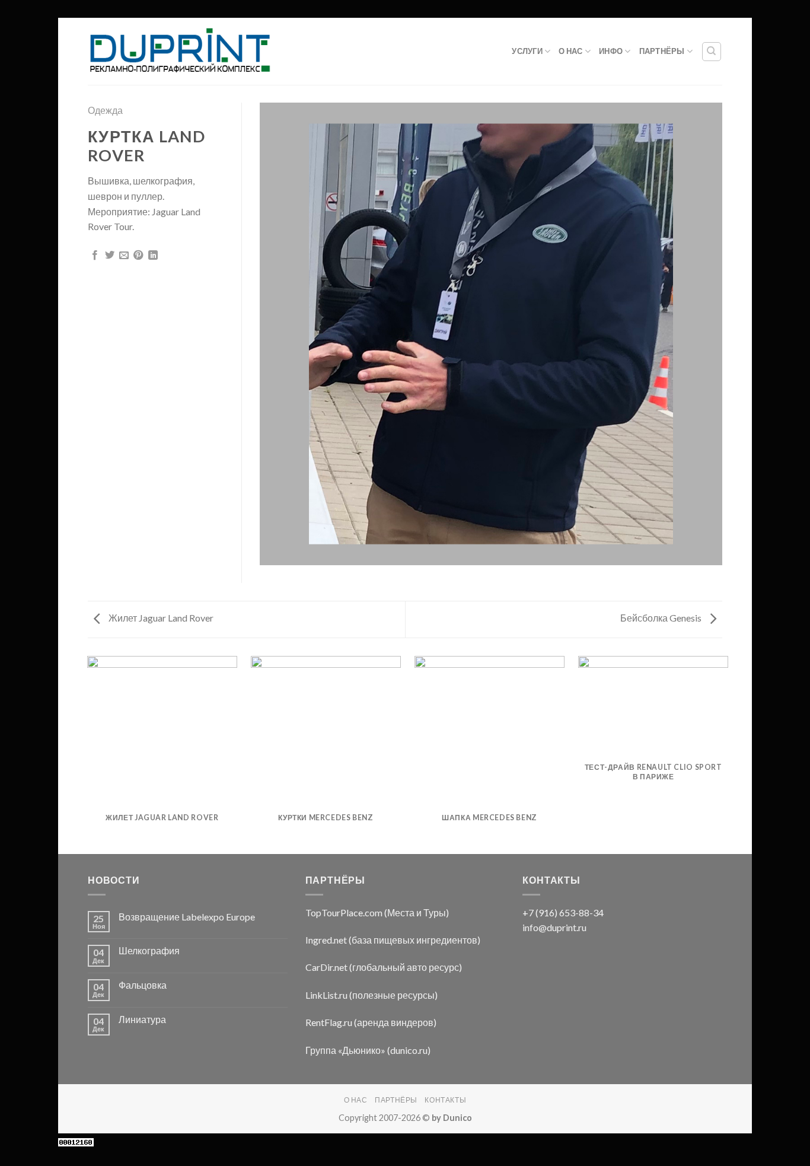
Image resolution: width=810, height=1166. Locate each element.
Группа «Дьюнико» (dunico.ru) (367, 1050)
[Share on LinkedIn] (153, 255)
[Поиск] (712, 51)
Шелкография (149, 950)
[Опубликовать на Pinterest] (138, 255)
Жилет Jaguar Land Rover (160, 617)
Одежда (105, 110)
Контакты (445, 1099)
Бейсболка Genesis (661, 617)
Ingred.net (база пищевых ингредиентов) (392, 939)
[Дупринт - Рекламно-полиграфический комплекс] (179, 51)
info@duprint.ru (554, 927)
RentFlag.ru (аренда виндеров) (370, 1022)
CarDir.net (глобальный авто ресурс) (383, 967)
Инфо (611, 51)
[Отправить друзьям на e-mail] (124, 255)
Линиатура (142, 1019)
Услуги (527, 51)
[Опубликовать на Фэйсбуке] (95, 255)
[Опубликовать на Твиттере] (109, 255)
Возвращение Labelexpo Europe (187, 916)
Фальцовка (143, 984)
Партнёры (662, 51)
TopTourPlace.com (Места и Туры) (377, 912)
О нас (570, 51)
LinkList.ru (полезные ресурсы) (371, 995)
